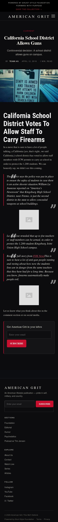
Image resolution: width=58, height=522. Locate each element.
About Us (9, 455)
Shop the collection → (29, 9)
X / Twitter (9, 500)
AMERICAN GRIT (29, 16)
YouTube (8, 491)
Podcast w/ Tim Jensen (15, 441)
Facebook (9, 496)
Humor (8, 431)
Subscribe (16, 343)
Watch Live (9, 464)
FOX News (38, 256)
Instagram (9, 487)
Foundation (10, 422)
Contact (8, 459)
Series (7, 468)
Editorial (8, 427)
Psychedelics (10, 436)
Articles (8, 473)
